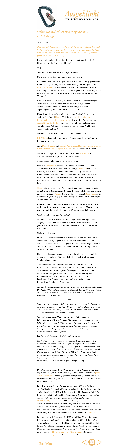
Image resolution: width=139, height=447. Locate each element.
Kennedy (83, 168)
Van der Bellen (52, 122)
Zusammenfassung (45, 434)
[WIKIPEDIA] (43, 400)
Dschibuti (91, 412)
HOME (39, 442)
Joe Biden (84, 153)
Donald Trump (48, 145)
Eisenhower (51, 165)
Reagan (58, 193)
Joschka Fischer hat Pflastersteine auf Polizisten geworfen (63, 118)
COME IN (46, 442)
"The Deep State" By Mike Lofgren (66, 431)
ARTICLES (48, 444)
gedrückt (41, 122)
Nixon (39, 187)
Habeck (58, 117)
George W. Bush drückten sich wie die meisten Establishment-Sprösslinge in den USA (69, 147)
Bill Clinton (42, 138)
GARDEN (40, 444)
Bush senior (90, 193)
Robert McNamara (45, 87)
